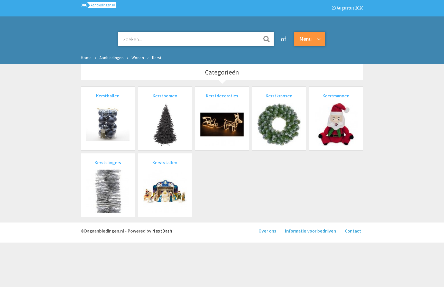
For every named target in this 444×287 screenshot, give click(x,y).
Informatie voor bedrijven (310, 231)
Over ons (267, 231)
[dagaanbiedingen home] (98, 6)
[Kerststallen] (165, 211)
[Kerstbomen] (165, 144)
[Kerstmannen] (336, 144)
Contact (353, 231)
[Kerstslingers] (108, 211)
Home (86, 57)
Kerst (157, 57)
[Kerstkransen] (279, 144)
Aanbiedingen (111, 57)
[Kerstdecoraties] (222, 144)
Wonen (138, 57)
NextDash (162, 231)
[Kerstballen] (108, 144)
